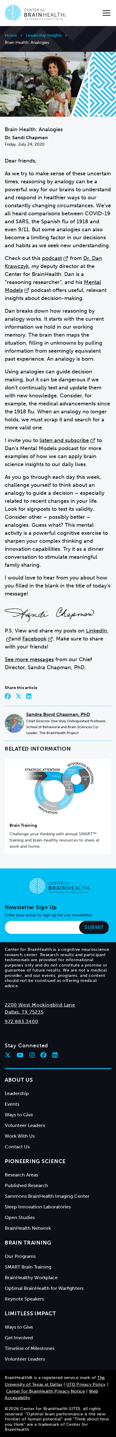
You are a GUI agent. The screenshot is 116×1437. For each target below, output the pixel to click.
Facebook (34, 638)
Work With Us (20, 1136)
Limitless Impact (30, 1313)
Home (11, 35)
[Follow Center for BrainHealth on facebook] (43, 1055)
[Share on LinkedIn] (29, 696)
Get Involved (19, 1337)
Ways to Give (19, 1115)
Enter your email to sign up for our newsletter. (49, 915)
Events (12, 1104)
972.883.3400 (21, 1021)
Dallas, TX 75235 (24, 1012)
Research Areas (21, 1175)
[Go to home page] (59, 886)
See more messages (29, 659)
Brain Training (23, 825)
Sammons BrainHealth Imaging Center (47, 1196)
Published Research (26, 1185)
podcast (52, 258)
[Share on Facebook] (8, 696)
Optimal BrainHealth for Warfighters (44, 1288)
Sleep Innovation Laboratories (38, 1207)
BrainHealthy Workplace (31, 1277)
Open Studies (20, 1217)
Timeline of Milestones (29, 1348)
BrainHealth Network (28, 1228)
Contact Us (17, 1146)
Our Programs (20, 1256)
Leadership (17, 1093)
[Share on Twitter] (18, 696)
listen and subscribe (64, 440)
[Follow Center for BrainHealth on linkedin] (55, 1055)
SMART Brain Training (28, 1267)
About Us (19, 1080)
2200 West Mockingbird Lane (40, 1005)
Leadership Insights (44, 35)
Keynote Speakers (24, 1299)
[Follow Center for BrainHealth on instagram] (32, 1055)
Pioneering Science (35, 1161)
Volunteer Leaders (25, 1125)
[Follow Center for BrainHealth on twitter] (8, 1055)
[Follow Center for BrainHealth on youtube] (20, 1055)
